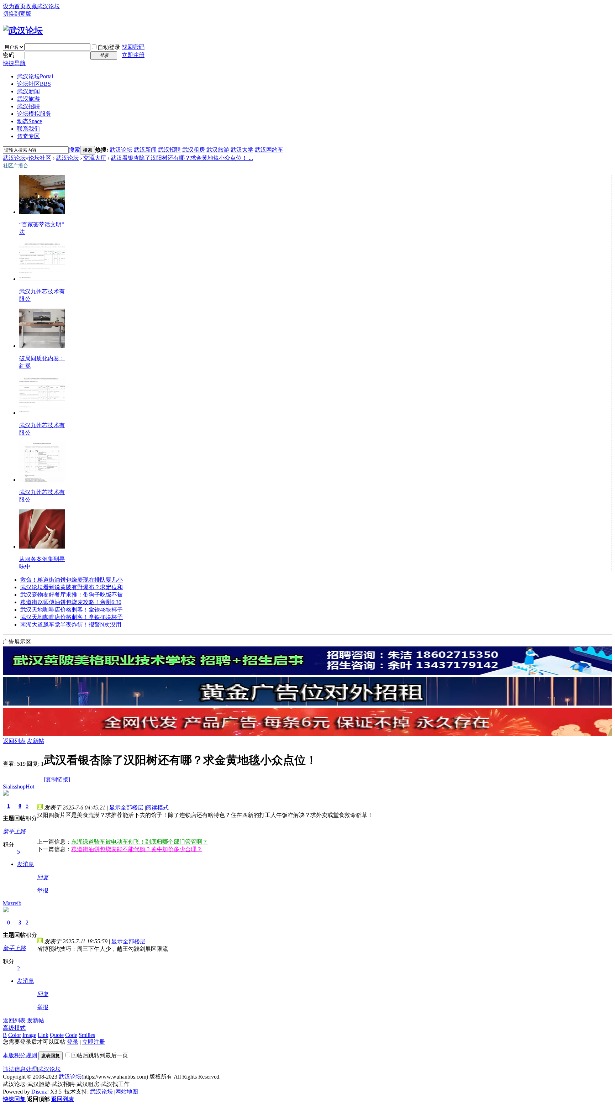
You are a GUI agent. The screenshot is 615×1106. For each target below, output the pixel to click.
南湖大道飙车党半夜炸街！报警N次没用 (70, 625)
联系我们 (28, 129)
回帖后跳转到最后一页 (99, 1055)
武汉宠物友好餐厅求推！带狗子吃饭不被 (71, 595)
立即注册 (133, 55)
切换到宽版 (17, 14)
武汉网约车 (269, 150)
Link (43, 1035)
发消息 (25, 864)
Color (14, 1035)
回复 (42, 877)
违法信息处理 (20, 1069)
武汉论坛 (35, 76)
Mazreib (12, 903)
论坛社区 (34, 84)
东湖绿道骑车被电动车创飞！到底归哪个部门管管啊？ (139, 842)
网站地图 (126, 1092)
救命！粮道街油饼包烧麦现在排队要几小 (71, 580)
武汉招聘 (28, 106)
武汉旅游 (28, 99)
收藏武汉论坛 (43, 6)
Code (71, 1035)
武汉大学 (242, 150)
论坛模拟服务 (34, 114)
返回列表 (14, 741)
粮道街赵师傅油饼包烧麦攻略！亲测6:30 (70, 602)
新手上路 (14, 831)
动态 (29, 121)
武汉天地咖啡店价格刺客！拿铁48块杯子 (71, 610)
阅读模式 (157, 807)
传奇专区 (28, 136)
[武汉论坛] (23, 30)
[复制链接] (57, 779)
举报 (42, 890)
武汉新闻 (28, 91)
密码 (8, 55)
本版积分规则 (20, 1055)
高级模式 (14, 1028)
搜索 (74, 150)
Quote (57, 1035)
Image (29, 1035)
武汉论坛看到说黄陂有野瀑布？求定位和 (71, 587)
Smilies (87, 1035)
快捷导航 (14, 63)
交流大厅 (94, 158)
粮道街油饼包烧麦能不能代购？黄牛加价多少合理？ (136, 849)
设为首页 (14, 6)
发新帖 (35, 741)
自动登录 (109, 47)
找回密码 (133, 47)
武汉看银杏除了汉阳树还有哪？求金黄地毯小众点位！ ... (182, 158)
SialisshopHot (18, 786)
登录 (72, 1042)
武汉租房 (193, 150)
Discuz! (40, 1092)
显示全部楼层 (126, 807)
